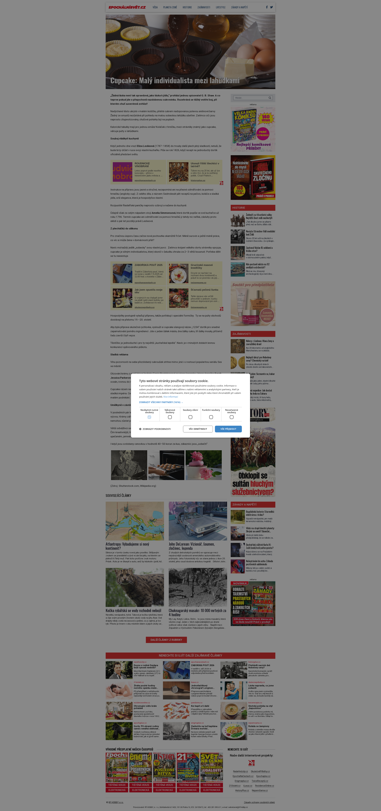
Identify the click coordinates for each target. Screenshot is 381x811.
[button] (190, 402)
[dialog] (190, 405)
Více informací (170, 396)
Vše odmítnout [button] (198, 428)
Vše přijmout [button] (228, 428)
